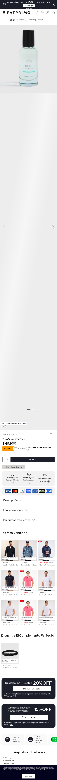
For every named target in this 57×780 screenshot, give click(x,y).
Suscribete (28, 717)
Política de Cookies (8, 769)
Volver (12, 19)
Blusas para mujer (8, 761)
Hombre (20, 19)
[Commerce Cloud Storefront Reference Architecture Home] (18, 12)
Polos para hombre (8, 763)
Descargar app (31, 688)
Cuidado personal (35, 19)
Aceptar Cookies (28, 776)
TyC (11, 725)
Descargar (29, 5)
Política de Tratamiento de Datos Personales (25, 769)
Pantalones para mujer (10, 758)
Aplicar (34, 448)
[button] (42, 12)
